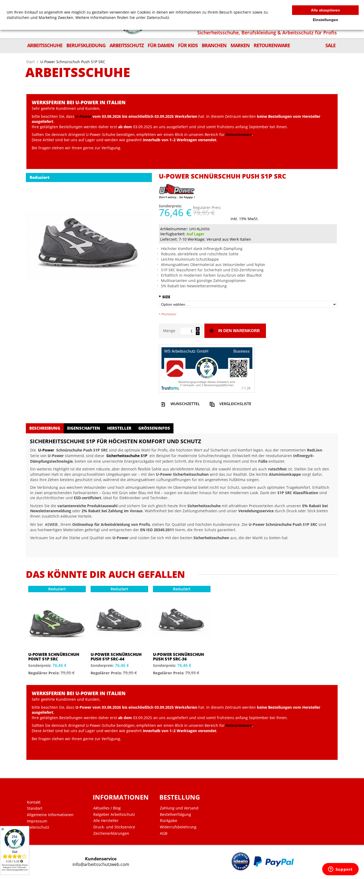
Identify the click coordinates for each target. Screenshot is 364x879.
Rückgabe (168, 820)
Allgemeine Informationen (50, 814)
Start (30, 61)
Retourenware (239, 134)
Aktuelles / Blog (107, 808)
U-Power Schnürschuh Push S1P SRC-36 (178, 656)
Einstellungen (325, 20)
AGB (163, 833)
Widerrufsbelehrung (178, 827)
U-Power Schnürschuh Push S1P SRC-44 (116, 656)
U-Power (83, 116)
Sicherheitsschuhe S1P (126, 455)
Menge (169, 330)
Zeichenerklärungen (111, 833)
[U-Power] (177, 188)
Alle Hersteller (106, 820)
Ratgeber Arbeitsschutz (114, 814)
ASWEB (51, 524)
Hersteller (119, 428)
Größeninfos (154, 428)
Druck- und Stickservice (114, 827)
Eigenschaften (83, 428)
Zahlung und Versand (179, 808)
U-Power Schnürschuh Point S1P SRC (53, 656)
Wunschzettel (185, 403)
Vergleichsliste (235, 403)
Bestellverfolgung (175, 814)
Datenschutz (38, 827)
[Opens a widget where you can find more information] (340, 869)
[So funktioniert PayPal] (274, 861)
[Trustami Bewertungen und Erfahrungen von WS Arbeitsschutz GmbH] (207, 367)
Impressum (37, 821)
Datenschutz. (158, 17)
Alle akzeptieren (325, 10)
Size (164, 296)
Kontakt (34, 802)
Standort (34, 808)
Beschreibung (44, 428)
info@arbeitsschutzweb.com (100, 864)
